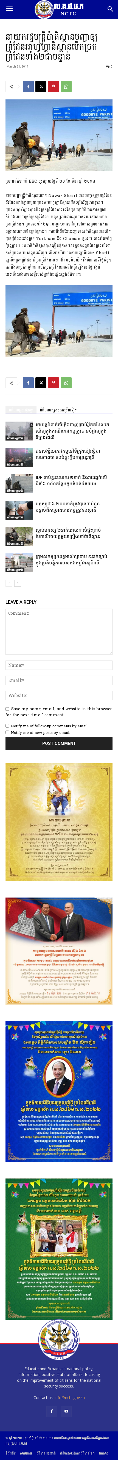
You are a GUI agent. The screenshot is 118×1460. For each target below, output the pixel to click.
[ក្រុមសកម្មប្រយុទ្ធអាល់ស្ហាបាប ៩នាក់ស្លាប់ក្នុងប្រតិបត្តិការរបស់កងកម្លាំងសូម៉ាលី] (19, 562)
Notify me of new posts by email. (40, 732)
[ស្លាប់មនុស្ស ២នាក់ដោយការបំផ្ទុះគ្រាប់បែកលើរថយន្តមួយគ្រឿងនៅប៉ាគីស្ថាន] (19, 536)
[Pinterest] (53, 86)
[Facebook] (28, 86)
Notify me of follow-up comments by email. (49, 726)
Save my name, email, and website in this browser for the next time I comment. (58, 712)
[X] (40, 86)
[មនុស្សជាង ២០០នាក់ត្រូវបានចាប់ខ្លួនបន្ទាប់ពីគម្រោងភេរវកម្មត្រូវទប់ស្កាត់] (19, 510)
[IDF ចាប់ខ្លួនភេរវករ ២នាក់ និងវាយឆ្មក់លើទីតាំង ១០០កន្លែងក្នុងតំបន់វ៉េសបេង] (19, 483)
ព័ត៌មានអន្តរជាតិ (15, 438)
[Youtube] (66, 1411)
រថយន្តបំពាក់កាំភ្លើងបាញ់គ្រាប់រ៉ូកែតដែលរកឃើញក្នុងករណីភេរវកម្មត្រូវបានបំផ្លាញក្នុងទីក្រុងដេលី (72, 431)
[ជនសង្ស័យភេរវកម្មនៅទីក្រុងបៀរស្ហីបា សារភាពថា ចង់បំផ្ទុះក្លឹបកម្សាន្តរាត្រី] (19, 457)
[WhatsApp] (66, 86)
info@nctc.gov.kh (70, 1397)
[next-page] (17, 583)
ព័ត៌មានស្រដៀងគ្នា (21, 410)
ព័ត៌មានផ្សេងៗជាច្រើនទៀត (58, 410)
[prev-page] (8, 583)
